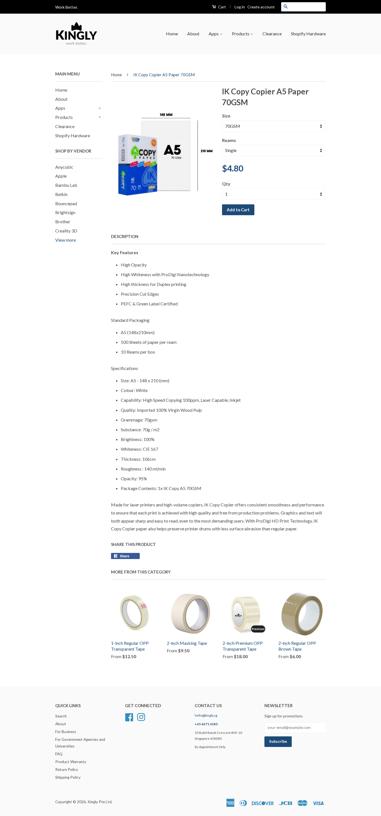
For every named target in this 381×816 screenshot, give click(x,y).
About (193, 33)
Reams (229, 140)
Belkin (61, 194)
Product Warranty (70, 761)
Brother (62, 221)
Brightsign (65, 212)
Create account (261, 6)
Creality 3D (66, 230)
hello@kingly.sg (206, 715)
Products (241, 33)
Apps (214, 33)
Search (61, 716)
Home (172, 33)
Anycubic (64, 167)
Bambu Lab (66, 185)
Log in (240, 6)
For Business (65, 731)
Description (124, 236)
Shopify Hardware (308, 33)
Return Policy (66, 769)
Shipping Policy (68, 777)
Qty (226, 183)
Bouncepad (66, 203)
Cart (221, 6)
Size (226, 115)
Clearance (272, 33)
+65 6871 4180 (206, 724)
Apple (61, 175)
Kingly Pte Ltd (100, 802)
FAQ (58, 754)
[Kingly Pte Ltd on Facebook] (129, 716)
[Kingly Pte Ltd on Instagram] (141, 716)
